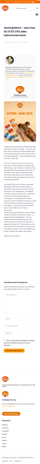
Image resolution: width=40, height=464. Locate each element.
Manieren (4, 434)
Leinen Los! (16, 77)
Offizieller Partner (20, 95)
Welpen (4, 446)
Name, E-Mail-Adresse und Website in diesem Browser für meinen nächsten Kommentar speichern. (19, 343)
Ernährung (5, 425)
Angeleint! (9, 77)
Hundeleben (5, 431)
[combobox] (25, 8)
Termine (4, 443)
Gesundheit (5, 428)
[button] (37, 14)
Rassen (4, 437)
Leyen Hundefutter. (8, 406)
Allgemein (25, 42)
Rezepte (4, 440)
